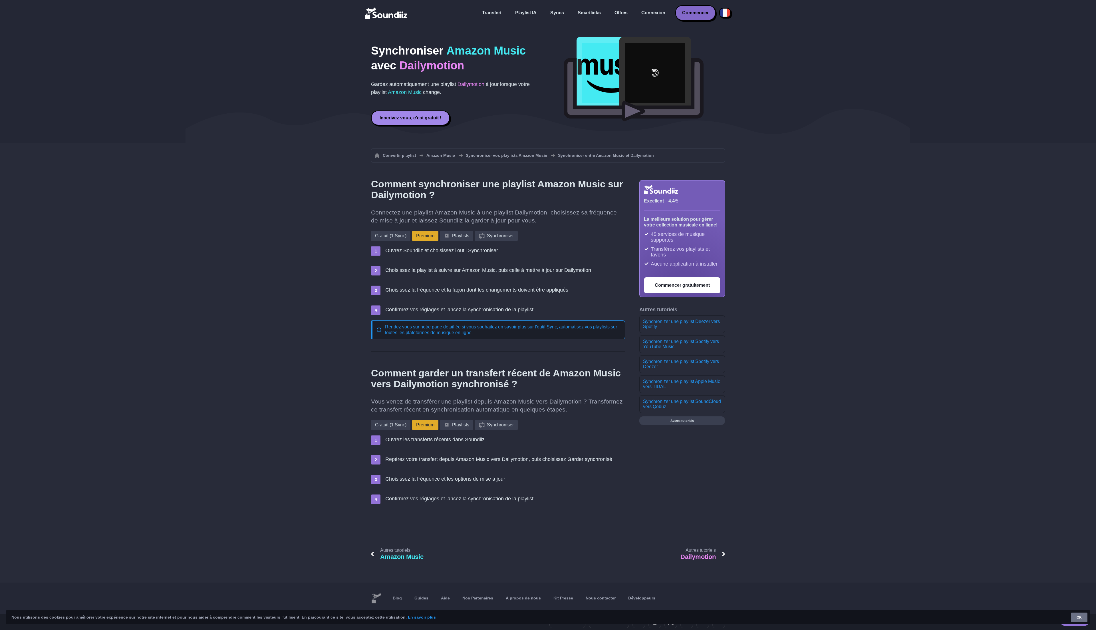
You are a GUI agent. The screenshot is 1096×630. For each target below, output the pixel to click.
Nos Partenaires (477, 598)
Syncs (557, 12)
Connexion (653, 12)
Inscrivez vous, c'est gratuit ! (410, 117)
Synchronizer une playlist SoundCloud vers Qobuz (682, 404)
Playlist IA (526, 12)
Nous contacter (601, 598)
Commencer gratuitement (682, 285)
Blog (397, 598)
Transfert (491, 12)
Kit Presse (563, 598)
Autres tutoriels (682, 420)
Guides (421, 598)
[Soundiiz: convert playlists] (376, 598)
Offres (621, 12)
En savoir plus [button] (422, 617)
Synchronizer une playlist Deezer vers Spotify (681, 324)
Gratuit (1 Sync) (390, 235)
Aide (445, 598)
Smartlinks (589, 12)
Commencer (695, 12)
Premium (425, 235)
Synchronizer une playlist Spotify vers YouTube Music (681, 344)
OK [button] (1079, 617)
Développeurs (641, 598)
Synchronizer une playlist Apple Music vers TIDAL (681, 384)
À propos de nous (523, 598)
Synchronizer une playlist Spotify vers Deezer (681, 364)
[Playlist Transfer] (386, 12)
